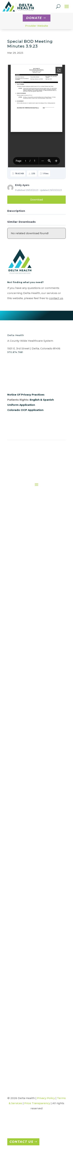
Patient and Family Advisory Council (33, 795)
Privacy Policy (46, 1098)
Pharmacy (32, 712)
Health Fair (35, 1020)
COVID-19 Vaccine (35, 1003)
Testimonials (35, 1055)
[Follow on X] (23, 383)
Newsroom (27, 566)
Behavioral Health (32, 615)
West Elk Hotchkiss (38, 960)
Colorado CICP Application (25, 410)
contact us (56, 298)
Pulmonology (38, 937)
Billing (33, 766)
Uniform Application (21, 404)
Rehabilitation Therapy (32, 723)
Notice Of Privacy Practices (25, 394)
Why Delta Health (30, 844)
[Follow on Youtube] (37, 383)
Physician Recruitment (29, 832)
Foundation (27, 560)
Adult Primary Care (38, 881)
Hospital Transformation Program (35, 1026)
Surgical (32, 729)
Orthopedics (38, 915)
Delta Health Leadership (27, 549)
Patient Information (33, 784)
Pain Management (32, 706)
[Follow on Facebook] (10, 383)
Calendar (35, 986)
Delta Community (35, 1009)
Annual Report (27, 531)
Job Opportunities (30, 827)
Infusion (32, 683)
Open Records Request (27, 577)
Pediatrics (37, 931)
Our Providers (27, 571)
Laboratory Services (32, 689)
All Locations (37, 875)
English (35, 399)
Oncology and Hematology (32, 700)
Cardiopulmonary (32, 620)
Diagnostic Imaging (32, 632)
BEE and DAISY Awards (35, 980)
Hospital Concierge (32, 677)
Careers (29, 821)
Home (27, 520)
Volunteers (32, 740)
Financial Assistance (33, 772)
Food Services (32, 660)
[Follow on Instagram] (17, 383)
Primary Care (32, 718)
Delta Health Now (35, 1015)
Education (32, 649)
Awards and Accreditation (27, 537)
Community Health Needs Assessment (35, 992)
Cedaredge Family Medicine (38, 887)
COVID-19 (35, 997)
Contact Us (21, 1142)
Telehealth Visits (32, 735)
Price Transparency (33, 801)
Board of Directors (27, 543)
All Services (32, 609)
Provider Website (36, 25)
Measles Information (35, 1043)
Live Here (29, 855)
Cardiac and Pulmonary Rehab (32, 626)
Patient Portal (33, 789)
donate (34, 18)
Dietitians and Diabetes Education (32, 637)
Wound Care (32, 746)
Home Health (32, 672)
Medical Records (32, 695)
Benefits (29, 850)
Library (35, 1032)
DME (32, 643)
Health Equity (27, 589)
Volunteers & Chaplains (35, 1060)
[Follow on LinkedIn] (30, 383)
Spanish (48, 399)
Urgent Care (38, 948)
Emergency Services (32, 654)
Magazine (35, 1038)
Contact (27, 554)
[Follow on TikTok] (44, 383)
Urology (37, 954)
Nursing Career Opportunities (30, 838)
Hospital (37, 904)
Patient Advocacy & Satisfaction (33, 778)
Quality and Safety (27, 583)
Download (36, 199)
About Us (27, 526)
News (35, 1049)
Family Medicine (38, 893)
